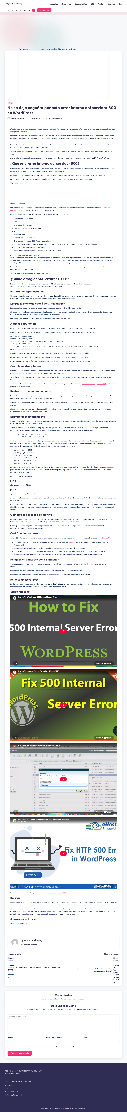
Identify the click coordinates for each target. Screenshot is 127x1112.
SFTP (78, 470)
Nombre (11, 1037)
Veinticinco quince (88, 384)
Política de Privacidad (13, 1095)
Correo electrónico (54, 1037)
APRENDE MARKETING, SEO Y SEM (18, 1082)
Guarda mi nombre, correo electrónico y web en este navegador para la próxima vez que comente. (43, 1047)
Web (85, 1037)
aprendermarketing (31, 940)
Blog (10, 103)
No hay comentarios (55, 118)
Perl (21, 538)
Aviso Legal (9, 1085)
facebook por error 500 (57, 893)
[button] (44, 10)
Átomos (72, 542)
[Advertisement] (63, 29)
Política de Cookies (12, 1092)
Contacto (8, 1088)
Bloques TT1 (101, 384)
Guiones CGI (106, 538)
